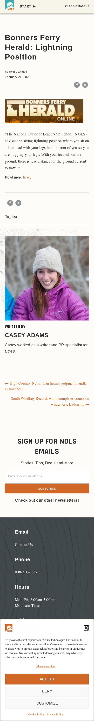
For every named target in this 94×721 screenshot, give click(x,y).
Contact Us (24, 544)
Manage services (45, 666)
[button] (86, 627)
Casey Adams (18, 72)
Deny (47, 691)
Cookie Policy (36, 714)
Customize (47, 703)
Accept (47, 679)
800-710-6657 (26, 571)
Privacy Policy (55, 714)
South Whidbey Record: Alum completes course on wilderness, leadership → (50, 401)
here (26, 176)
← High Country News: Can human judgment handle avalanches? (46, 385)
